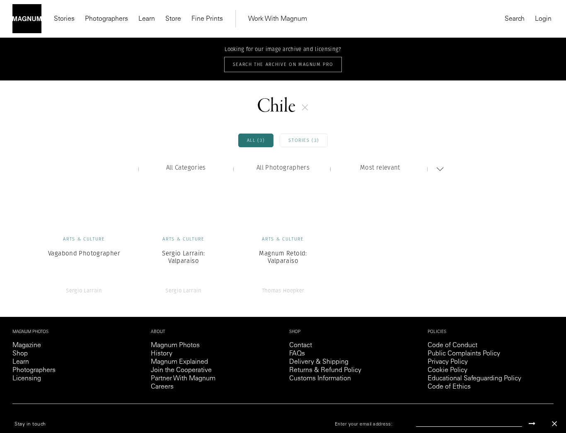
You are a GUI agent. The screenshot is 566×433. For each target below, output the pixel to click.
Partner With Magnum (183, 378)
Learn (146, 19)
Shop (20, 353)
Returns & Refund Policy (325, 370)
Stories (64, 19)
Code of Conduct (452, 345)
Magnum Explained (179, 362)
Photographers (106, 19)
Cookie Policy (447, 370)
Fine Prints (207, 19)
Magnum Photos (175, 345)
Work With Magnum (277, 19)
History (161, 353)
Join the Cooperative (181, 370)
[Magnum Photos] (26, 18)
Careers (162, 387)
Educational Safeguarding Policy (474, 378)
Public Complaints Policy (464, 353)
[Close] (554, 424)
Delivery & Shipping (318, 362)
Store (173, 19)
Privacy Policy (448, 362)
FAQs (297, 353)
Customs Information (320, 378)
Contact (300, 345)
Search (515, 19)
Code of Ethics (449, 387)
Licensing (26, 378)
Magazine (26, 345)
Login (543, 19)
